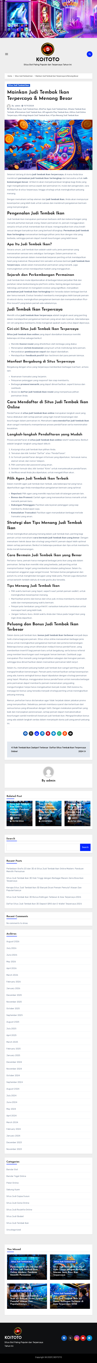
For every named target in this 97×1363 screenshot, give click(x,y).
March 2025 (12, 1042)
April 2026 (11, 968)
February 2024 (13, 1129)
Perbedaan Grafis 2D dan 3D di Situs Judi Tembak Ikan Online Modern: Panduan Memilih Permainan (19, 807)
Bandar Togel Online (16, 1176)
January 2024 (13, 1136)
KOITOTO (47, 59)
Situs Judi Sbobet (15, 1216)
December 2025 (14, 995)
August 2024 (12, 1089)
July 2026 (11, 948)
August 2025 (12, 1022)
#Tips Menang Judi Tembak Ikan (64, 115)
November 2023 (14, 1149)
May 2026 (11, 961)
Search (10, 838)
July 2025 (11, 1028)
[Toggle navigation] (7, 54)
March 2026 (12, 975)
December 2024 (14, 1062)
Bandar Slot (12, 1169)
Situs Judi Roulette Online (19, 1209)
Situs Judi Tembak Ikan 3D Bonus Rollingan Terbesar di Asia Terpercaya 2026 (43, 897)
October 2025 (13, 1008)
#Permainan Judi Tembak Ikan (28, 112)
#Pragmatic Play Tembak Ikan (55, 112)
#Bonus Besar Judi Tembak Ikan (24, 109)
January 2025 (13, 1055)
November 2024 (14, 1069)
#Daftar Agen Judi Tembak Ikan (53, 109)
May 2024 (11, 1109)
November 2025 (14, 1002)
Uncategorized (13, 1230)
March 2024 (12, 1122)
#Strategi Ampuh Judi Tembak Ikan (34, 115)
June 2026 (11, 955)
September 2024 (14, 1082)
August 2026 (12, 941)
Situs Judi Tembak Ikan (18, 85)
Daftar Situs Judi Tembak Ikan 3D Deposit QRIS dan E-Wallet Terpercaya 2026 (44, 904)
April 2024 (11, 1115)
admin (17, 106)
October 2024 (13, 1075)
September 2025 (14, 1015)
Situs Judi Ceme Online (17, 1203)
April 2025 (11, 1035)
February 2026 (13, 982)
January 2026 (13, 988)
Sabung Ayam (13, 1189)
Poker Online (12, 1183)
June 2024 (11, 1102)
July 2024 (11, 1095)
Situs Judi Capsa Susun (18, 1196)
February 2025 (13, 1048)
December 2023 (14, 1142)
